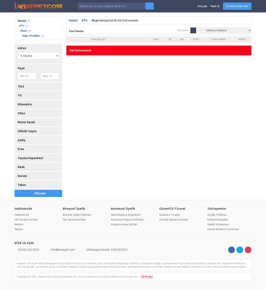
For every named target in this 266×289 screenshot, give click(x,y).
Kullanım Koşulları (218, 219)
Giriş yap (202, 6)
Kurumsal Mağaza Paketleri (127, 219)
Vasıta (22, 20)
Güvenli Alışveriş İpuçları (173, 219)
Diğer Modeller (31, 35)
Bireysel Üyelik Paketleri (77, 214)
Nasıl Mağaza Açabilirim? (126, 214)
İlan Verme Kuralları (74, 219)
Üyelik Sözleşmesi (218, 224)
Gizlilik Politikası (217, 214)
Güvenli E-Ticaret (169, 214)
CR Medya (146, 276)
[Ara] (149, 6)
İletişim (19, 229)
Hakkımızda (22, 214)
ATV (22, 25)
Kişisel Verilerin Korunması (223, 229)
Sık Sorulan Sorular (26, 219)
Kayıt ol (215, 6)
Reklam (19, 224)
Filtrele (40, 193)
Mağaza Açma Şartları (124, 224)
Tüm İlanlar (76, 31)
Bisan (24, 30)
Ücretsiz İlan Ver (237, 6)
